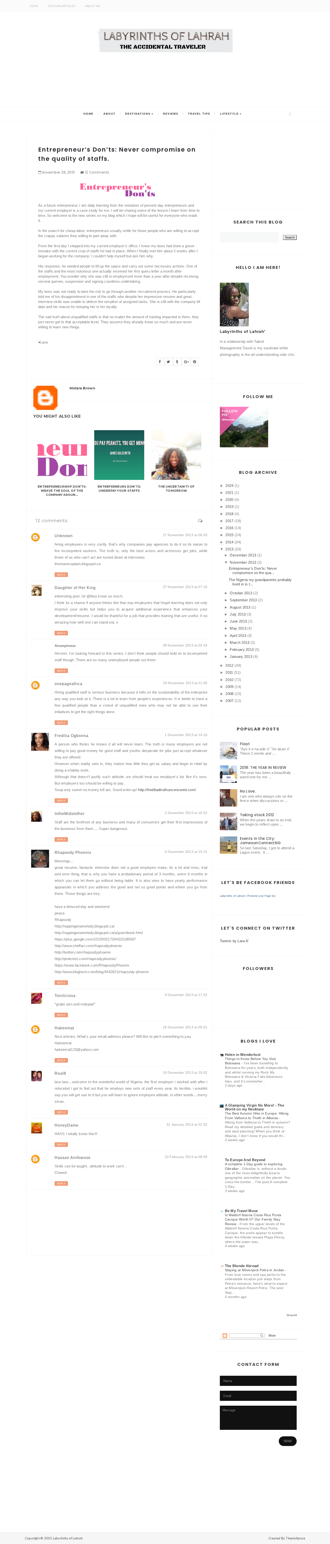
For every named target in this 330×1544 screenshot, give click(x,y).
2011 (229, 672)
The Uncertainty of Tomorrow (176, 488)
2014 (229, 542)
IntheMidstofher (70, 814)
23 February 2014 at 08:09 (186, 1157)
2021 (229, 493)
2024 (229, 486)
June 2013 (238, 621)
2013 (229, 549)
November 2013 (243, 562)
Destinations (138, 113)
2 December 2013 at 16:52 (186, 813)
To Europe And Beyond (245, 1160)
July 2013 (238, 614)
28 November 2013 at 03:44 (185, 645)
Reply (61, 574)
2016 (229, 528)
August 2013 (240, 607)
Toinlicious (65, 996)
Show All (292, 1315)
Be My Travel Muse (241, 1211)
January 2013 (241, 656)
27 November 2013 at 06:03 (185, 535)
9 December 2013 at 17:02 (186, 995)
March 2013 (239, 642)
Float (245, 743)
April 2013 (238, 635)
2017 (229, 521)
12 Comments (97, 172)
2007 (229, 701)
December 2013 (243, 555)
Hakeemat (64, 1028)
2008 (229, 694)
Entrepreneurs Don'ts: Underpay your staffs (119, 488)
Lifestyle (229, 113)
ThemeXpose (295, 1538)
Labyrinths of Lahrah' (242, 331)
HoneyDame (67, 1125)
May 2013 (238, 628)
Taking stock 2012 (257, 814)
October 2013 (241, 593)
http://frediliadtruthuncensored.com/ (167, 790)
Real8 (60, 1073)
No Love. (248, 791)
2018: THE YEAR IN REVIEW (263, 767)
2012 (229, 665)
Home (34, 6)
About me (92, 6)
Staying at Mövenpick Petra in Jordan (255, 1270)
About (109, 113)
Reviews (170, 113)
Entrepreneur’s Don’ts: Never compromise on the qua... (253, 570)
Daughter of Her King (75, 588)
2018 (229, 514)
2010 (229, 680)
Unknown (64, 536)
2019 (229, 507)
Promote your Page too (261, 895)
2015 (229, 535)
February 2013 (242, 649)
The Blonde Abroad (242, 1266)
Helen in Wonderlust (243, 1055)
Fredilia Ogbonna (71, 736)
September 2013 (243, 600)
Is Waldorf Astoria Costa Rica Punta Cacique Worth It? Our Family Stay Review (253, 1219)
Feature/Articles (61, 6)
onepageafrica (68, 684)
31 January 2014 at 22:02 (187, 1124)
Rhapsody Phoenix (73, 852)
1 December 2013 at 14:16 (186, 735)
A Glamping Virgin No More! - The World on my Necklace (254, 1107)
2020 (229, 500)
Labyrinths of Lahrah (232, 895)
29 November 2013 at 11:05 (185, 683)
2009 (229, 687)
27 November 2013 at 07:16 (185, 587)
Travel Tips (199, 113)
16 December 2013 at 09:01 (185, 1027)
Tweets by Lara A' (234, 941)
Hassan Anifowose (73, 1158)
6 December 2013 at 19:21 (186, 852)
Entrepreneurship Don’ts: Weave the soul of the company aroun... (62, 491)
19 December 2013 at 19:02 (185, 1072)
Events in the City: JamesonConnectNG (260, 840)
